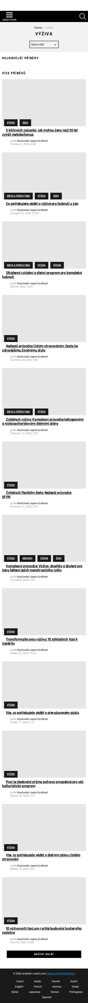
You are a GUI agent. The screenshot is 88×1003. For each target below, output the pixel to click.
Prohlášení (69, 973)
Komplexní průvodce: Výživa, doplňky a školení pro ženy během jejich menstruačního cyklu (42, 568)
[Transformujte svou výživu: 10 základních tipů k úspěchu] (44, 611)
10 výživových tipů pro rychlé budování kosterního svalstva (42, 930)
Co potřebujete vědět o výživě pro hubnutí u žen (42, 203)
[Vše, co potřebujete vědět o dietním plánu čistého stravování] (44, 827)
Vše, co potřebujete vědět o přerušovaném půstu (42, 712)
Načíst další (44, 954)
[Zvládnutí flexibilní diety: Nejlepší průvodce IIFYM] (44, 465)
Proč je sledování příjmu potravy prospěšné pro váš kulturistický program (42, 784)
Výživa (11, 122)
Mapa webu (54, 973)
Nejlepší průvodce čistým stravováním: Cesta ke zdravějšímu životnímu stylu (40, 348)
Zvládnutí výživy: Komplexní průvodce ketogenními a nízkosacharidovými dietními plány (42, 421)
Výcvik (57, 265)
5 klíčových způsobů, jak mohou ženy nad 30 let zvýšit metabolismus (40, 132)
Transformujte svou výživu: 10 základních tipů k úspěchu (40, 641)
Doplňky (28, 558)
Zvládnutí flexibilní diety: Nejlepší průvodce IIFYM (36, 495)
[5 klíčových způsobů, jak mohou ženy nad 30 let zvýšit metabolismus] (44, 102)
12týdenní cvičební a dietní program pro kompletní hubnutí (42, 275)
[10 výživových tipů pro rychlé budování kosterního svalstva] (44, 900)
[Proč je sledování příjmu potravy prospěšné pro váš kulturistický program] (44, 754)
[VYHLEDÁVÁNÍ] (82, 16)
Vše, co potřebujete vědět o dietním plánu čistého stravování (41, 857)
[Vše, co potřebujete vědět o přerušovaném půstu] (44, 685)
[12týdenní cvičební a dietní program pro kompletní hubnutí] (44, 245)
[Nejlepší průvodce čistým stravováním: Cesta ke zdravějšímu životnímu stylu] (44, 318)
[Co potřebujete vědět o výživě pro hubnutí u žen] (44, 175)
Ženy (25, 122)
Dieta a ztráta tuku (18, 196)
